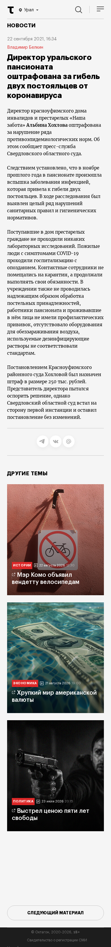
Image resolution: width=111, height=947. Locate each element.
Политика (23, 801)
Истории (22, 565)
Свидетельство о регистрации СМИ (57, 940)
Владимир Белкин (25, 47)
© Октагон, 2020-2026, (55, 932)
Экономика (25, 683)
